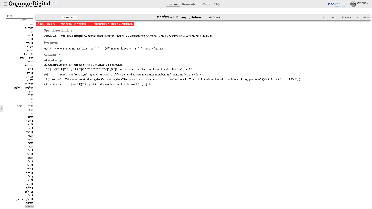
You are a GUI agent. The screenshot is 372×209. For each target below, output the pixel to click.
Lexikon (173, 4)
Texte (206, 4)
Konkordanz (190, 4)
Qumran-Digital (29, 3)
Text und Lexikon (27, 6)
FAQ (217, 4)
